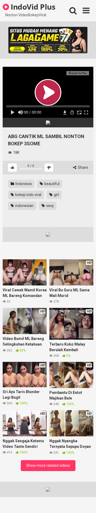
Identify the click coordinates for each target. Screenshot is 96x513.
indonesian (24, 205)
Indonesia (23, 184)
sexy (49, 205)
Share (82, 167)
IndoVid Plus (32, 7)
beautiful (51, 184)
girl (56, 195)
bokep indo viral (27, 195)
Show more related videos (48, 465)
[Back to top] (86, 502)
